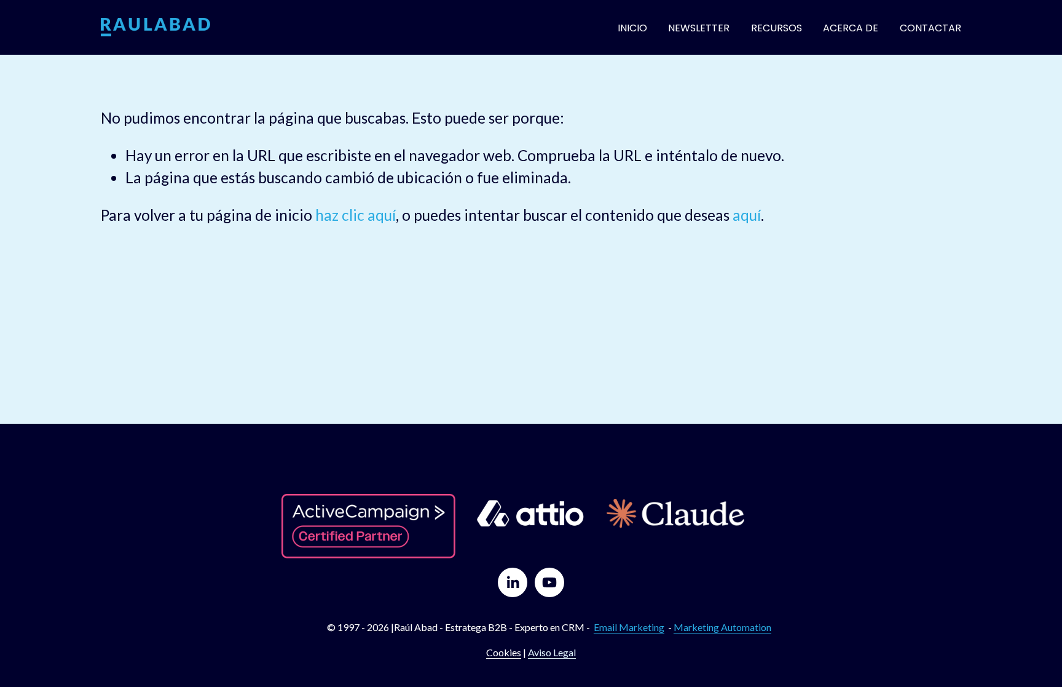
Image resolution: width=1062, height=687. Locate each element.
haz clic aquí (355, 215)
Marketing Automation (722, 627)
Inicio (632, 28)
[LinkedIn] (512, 582)
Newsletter (699, 28)
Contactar (930, 28)
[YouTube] (549, 582)
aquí (747, 215)
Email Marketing (629, 627)
